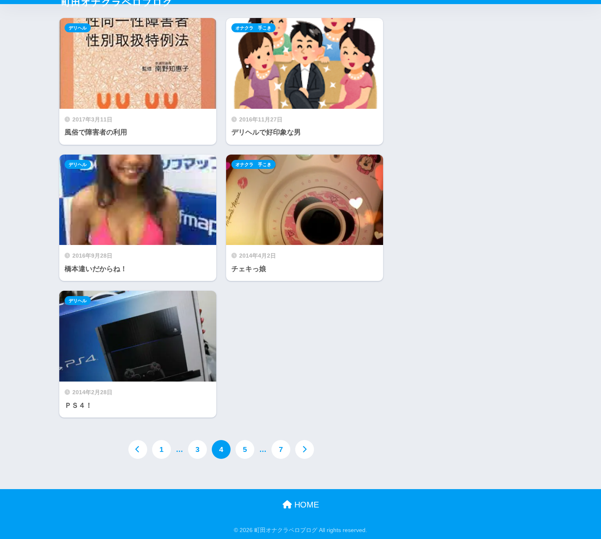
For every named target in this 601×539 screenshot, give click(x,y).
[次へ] (304, 449)
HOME (305, 504)
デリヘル (78, 27)
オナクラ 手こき (253, 27)
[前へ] (137, 449)
